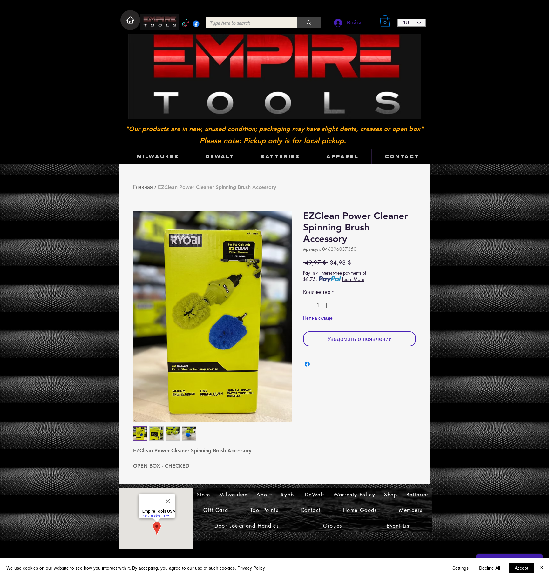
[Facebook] (196, 23)
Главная (143, 187)
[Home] (130, 20)
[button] (385, 21)
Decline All (489, 568)
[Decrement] (308, 305)
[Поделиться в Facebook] (307, 364)
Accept (521, 568)
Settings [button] (460, 568)
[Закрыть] (541, 568)
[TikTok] (185, 23)
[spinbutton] (317, 305)
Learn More (353, 279)
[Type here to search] (309, 22)
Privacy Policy (251, 568)
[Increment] (326, 305)
